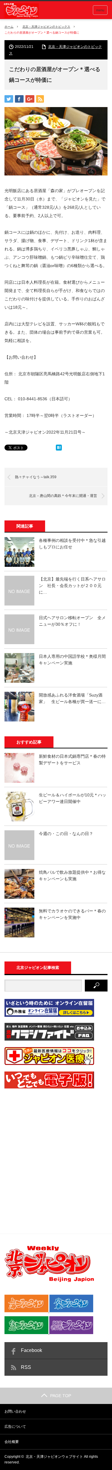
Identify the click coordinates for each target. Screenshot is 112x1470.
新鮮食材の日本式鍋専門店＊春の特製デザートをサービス (72, 759)
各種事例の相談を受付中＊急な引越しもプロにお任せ (72, 543)
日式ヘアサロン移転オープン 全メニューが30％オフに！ (72, 621)
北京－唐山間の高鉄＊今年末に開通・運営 (63, 496)
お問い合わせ (15, 1411)
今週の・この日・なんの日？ (66, 833)
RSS (26, 1367)
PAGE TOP (60, 1395)
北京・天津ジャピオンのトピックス (46, 26)
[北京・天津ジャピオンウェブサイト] (21, 11)
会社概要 (11, 1442)
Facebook (31, 1350)
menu (100, 10)
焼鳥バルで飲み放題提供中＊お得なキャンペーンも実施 (72, 875)
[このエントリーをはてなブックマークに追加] (59, 449)
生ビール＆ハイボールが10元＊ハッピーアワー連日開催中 (72, 798)
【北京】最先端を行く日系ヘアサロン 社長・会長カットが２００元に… (72, 586)
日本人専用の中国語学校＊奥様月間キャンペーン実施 (72, 659)
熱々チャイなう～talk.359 (35, 477)
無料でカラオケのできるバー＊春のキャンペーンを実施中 (72, 914)
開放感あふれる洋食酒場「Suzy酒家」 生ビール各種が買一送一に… (72, 698)
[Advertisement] (56, 1151)
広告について (15, 1426)
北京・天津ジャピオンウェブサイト (54, 1457)
